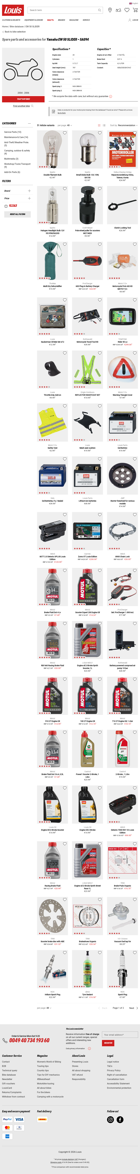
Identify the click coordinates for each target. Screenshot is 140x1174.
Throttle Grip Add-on (52, 395)
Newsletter (7, 1079)
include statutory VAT (70, 1159)
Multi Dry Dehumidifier (52, 286)
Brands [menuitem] (61, 20)
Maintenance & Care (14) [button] (16, 137)
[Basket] (135, 10)
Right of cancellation (117, 1075)
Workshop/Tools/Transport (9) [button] (17, 165)
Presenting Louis (80, 1061)
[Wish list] (127, 10)
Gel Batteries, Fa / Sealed (52, 501)
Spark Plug (122, 994)
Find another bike (21, 106)
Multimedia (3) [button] (11, 158)
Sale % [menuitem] (50, 20)
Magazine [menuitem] (73, 20)
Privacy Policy (114, 1070)
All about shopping (81, 1070)
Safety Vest (52, 448)
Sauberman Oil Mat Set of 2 (52, 342)
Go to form (62, 113)
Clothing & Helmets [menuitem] (11, 20)
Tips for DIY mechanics (48, 1075)
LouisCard (7, 1088)
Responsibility (79, 1079)
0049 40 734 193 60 (29, 1041)
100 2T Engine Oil (87, 721)
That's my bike (23, 99)
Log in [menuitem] (135, 20)
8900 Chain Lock (122, 556)
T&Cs (109, 1066)
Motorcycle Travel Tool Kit (87, 342)
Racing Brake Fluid (52, 886)
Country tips (43, 1070)
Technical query (9, 1070)
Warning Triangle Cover (122, 395)
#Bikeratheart (43, 1079)
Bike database (9, 1075)
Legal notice (113, 1061)
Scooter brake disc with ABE (52, 941)
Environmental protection (119, 1088)
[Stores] (110, 10)
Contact (6, 1061)
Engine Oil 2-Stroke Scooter (52, 830)
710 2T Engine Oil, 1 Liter (122, 721)
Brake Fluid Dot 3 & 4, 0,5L (53, 774)
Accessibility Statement (118, 1083)
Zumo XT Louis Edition (87, 556)
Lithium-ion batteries (87, 501)
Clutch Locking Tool (122, 228)
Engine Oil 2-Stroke (87, 830)
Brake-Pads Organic (122, 886)
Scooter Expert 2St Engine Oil (87, 612)
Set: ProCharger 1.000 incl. (122, 612)
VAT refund (77, 1075)
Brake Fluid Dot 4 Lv (52, 612)
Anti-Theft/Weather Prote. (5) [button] (16, 144)
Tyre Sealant (87, 994)
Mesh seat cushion (87, 448)
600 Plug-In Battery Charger (87, 286)
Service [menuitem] (86, 20)
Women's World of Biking (49, 1061)
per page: (62, 125)
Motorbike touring (45, 1083)
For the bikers (43, 1092)
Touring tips (43, 1066)
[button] (133, 3)
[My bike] (118, 10)
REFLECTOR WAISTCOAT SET (87, 395)
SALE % (13, 205)
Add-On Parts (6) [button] (12, 172)
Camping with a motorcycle (50, 1096)
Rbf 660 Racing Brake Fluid (52, 665)
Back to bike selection (15, 31)
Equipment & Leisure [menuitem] (33, 20)
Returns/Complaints (11, 1092)
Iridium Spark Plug (52, 994)
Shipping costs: (56, 1162)
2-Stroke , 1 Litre (122, 774)
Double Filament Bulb (53, 175)
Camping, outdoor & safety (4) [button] (17, 152)
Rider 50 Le (122, 342)
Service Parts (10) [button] (12, 132)
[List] (104, 125)
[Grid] (99, 124)
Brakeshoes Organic (87, 941)
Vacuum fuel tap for (122, 941)
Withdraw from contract (13, 1096)
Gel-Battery (122, 448)
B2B (4, 1066)
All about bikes (44, 1088)
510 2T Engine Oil (52, 721)
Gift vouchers (8, 1083)
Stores (75, 1066)
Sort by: (114, 125)
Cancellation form (115, 1079)
